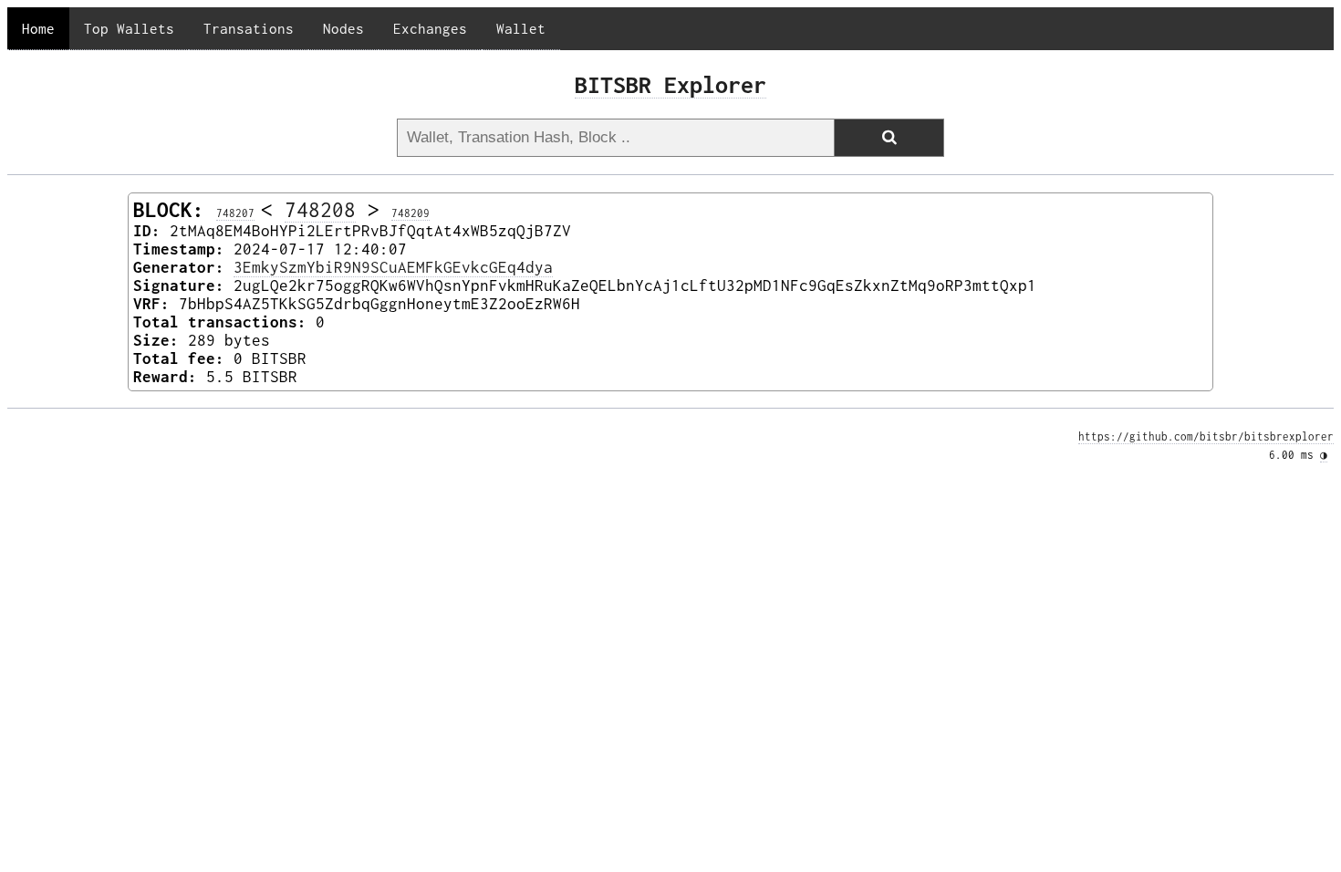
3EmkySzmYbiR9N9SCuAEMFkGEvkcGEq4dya (393, 267)
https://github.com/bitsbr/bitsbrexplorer (1206, 437)
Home (38, 28)
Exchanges (430, 28)
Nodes (343, 28)
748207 (235, 213)
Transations (248, 28)
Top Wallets (129, 28)
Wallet (521, 28)
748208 (320, 210)
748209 (410, 213)
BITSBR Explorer (670, 84)
